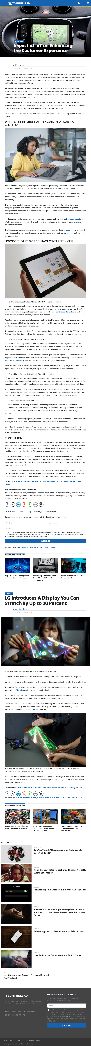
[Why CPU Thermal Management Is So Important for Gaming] (17, 573)
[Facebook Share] (7, 504)
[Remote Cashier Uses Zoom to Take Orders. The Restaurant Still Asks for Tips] (45, 823)
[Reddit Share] (24, 504)
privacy (67, 230)
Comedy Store (30, 1012)
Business (22, 547)
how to (35, 547)
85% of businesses (13, 360)
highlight (65, 798)
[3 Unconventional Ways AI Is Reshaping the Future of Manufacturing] (73, 823)
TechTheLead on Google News (24, 512)
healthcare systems (75, 219)
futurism (56, 798)
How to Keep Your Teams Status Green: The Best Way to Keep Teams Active (45, 578)
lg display (77, 798)
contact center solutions (66, 312)
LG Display (19, 690)
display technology (27, 798)
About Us (19, 1041)
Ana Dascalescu (21, 609)
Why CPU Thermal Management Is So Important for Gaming (17, 577)
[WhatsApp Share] (30, 504)
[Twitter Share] (13, 504)
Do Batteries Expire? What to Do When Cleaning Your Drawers (17, 827)
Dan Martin (19, 65)
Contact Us (30, 1041)
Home (38, 1041)
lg (72, 798)
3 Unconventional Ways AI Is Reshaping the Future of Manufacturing (71, 828)
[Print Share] (41, 504)
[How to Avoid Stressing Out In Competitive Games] (73, 573)
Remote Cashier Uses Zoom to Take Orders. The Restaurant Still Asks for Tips (44, 828)
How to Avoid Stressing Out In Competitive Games (72, 577)
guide (29, 547)
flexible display (44, 798)
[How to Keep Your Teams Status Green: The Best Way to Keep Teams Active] (45, 573)
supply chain (49, 547)
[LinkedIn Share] (18, 504)
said (33, 709)
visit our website (56, 534)
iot (41, 547)
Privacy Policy (9, 1041)
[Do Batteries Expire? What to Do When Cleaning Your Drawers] (17, 823)
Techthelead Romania (13, 1012)
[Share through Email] (35, 504)
